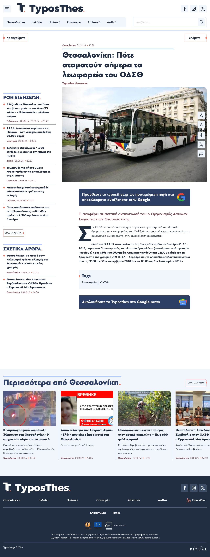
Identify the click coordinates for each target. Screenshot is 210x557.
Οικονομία (74, 22)
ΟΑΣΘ (104, 282)
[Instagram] (194, 8)
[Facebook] (184, 8)
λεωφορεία (89, 282)
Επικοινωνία (98, 513)
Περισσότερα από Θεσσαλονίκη (61, 382)
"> (128, 197)
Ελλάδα (37, 22)
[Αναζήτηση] (201, 22)
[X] (203, 8)
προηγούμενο (16, 38)
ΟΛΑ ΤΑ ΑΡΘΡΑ (13, 233)
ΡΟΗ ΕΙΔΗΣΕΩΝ (21, 97)
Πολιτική (55, 22)
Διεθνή (111, 22)
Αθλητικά (94, 22)
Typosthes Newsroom (74, 83)
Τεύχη (116, 513)
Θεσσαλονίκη (16, 22)
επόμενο (194, 38)
